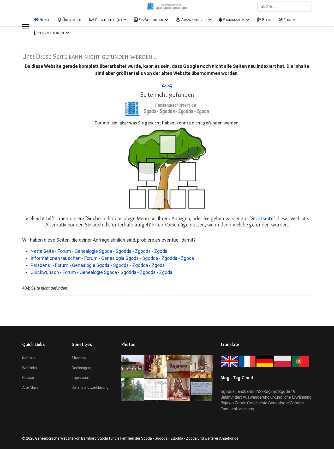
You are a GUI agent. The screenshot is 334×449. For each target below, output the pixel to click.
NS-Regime (266, 391)
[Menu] (25, 26)
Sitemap (79, 358)
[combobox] (284, 6)
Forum (289, 19)
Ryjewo (227, 402)
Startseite (262, 218)
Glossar (28, 377)
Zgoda (240, 402)
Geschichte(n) (108, 19)
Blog (266, 19)
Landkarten (245, 391)
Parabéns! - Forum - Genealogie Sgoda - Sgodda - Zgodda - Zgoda (98, 265)
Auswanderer (193, 19)
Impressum (81, 377)
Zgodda (297, 402)
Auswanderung (256, 397)
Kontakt (28, 358)
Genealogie (278, 402)
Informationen (49, 32)
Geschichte (257, 402)
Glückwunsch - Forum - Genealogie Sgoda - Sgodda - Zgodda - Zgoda (101, 272)
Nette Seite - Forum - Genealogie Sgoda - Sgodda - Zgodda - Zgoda (99, 251)
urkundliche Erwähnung (291, 397)
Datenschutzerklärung (90, 387)
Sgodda (227, 391)
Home (44, 19)
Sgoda (284, 391)
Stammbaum (233, 19)
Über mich (71, 19)
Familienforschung (237, 408)
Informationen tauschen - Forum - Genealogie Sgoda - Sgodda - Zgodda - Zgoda (112, 258)
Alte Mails (30, 387)
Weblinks (29, 368)
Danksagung (82, 368)
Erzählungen (150, 19)
